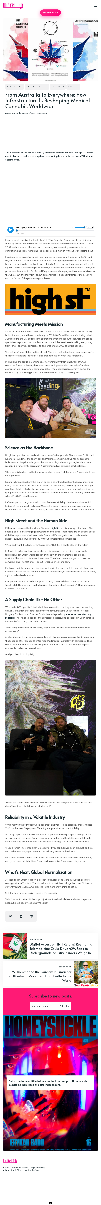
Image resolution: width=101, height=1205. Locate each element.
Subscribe (64, 1006)
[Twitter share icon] (10, 916)
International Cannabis (37, 87)
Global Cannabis (14, 87)
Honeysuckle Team (27, 113)
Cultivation (73, 87)
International (58, 87)
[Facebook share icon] (21, 916)
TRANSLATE (50, 12)
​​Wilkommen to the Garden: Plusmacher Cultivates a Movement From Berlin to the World (40, 976)
